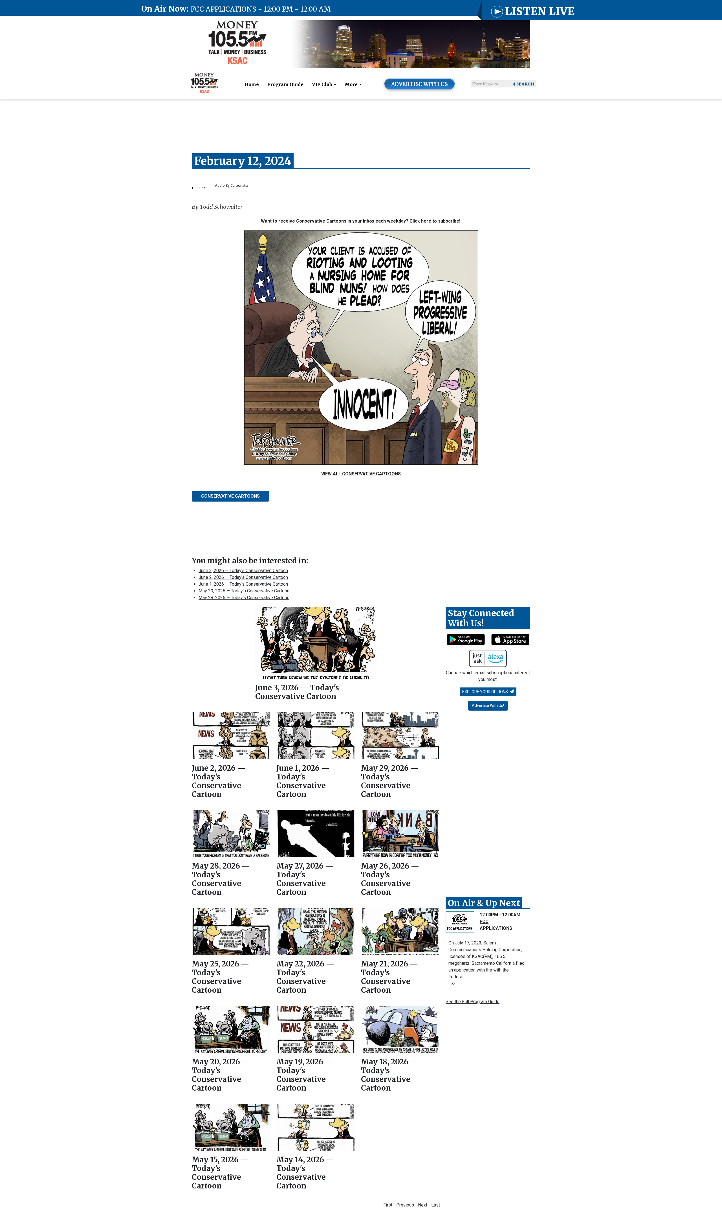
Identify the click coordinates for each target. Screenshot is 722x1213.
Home (252, 84)
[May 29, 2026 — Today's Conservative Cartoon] (400, 736)
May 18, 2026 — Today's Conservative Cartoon (389, 1075)
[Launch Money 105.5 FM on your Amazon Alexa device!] (488, 658)
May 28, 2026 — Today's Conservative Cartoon (244, 597)
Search (525, 84)
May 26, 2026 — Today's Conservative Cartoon (390, 879)
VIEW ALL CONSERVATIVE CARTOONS (361, 473)
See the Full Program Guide (472, 1001)
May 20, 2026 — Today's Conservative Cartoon (221, 1075)
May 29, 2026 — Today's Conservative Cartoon (244, 591)
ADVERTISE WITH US (419, 84)
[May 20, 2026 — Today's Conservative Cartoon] (231, 1029)
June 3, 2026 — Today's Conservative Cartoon (243, 570)
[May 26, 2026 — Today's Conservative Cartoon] (400, 833)
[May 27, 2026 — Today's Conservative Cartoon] (315, 833)
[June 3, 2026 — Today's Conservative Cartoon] (316, 642)
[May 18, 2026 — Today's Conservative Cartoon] (400, 1029)
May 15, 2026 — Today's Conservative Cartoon (220, 1173)
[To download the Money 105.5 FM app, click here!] (466, 639)
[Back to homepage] (237, 44)
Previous (405, 1205)
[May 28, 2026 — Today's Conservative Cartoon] (231, 833)
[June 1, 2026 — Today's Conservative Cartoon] (315, 736)
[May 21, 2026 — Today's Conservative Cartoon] (400, 931)
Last (435, 1205)
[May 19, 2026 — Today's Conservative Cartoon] (315, 1029)
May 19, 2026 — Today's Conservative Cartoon (304, 1075)
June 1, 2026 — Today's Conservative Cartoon (243, 584)
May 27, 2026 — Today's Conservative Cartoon (304, 879)
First (387, 1205)
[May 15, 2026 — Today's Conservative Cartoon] (231, 1127)
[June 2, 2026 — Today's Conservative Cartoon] (231, 735)
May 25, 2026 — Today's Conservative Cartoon (220, 977)
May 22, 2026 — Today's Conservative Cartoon (305, 977)
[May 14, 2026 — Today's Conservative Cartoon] (315, 1127)
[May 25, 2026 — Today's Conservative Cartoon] (231, 931)
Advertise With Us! (488, 705)
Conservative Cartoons (230, 496)
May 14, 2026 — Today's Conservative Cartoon (305, 1173)
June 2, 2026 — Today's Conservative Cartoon (243, 577)
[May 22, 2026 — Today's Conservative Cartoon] (315, 931)
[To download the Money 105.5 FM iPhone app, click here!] (510, 639)
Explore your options (485, 691)
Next (422, 1205)
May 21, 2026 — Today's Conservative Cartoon (389, 977)
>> (451, 983)
